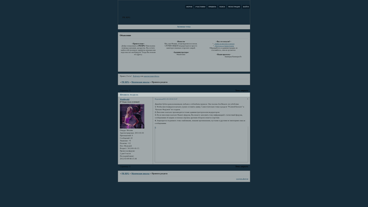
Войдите (136, 76)
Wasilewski (124, 99)
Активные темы (183, 27)
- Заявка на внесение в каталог (224, 44)
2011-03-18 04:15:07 (170, 99)
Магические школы (140, 82)
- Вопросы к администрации (224, 46)
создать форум (242, 179)
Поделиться (159, 99)
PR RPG (125, 82)
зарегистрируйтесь (151, 76)
